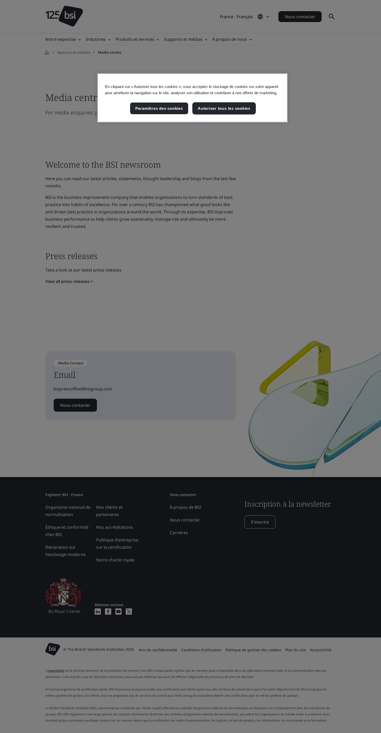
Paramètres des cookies (159, 108)
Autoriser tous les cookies (224, 108)
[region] (192, 98)
